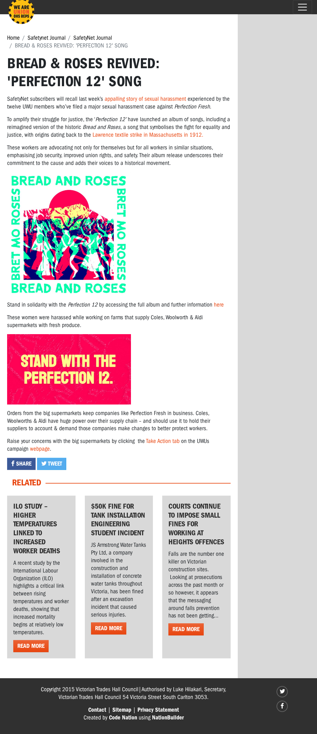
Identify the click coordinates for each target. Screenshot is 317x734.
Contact (97, 709)
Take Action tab (163, 441)
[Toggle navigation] (302, 7)
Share (23, 463)
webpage (40, 448)
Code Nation (123, 717)
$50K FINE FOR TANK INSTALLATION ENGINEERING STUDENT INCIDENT (118, 519)
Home (13, 37)
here (219, 304)
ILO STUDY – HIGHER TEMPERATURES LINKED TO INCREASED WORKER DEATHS (36, 528)
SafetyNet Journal (92, 37)
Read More (31, 646)
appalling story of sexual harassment (146, 98)
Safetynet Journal (47, 37)
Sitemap (121, 709)
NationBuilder (168, 717)
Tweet (54, 463)
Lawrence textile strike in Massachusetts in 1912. (148, 134)
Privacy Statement (158, 709)
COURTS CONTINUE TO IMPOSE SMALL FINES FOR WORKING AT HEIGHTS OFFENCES (196, 524)
